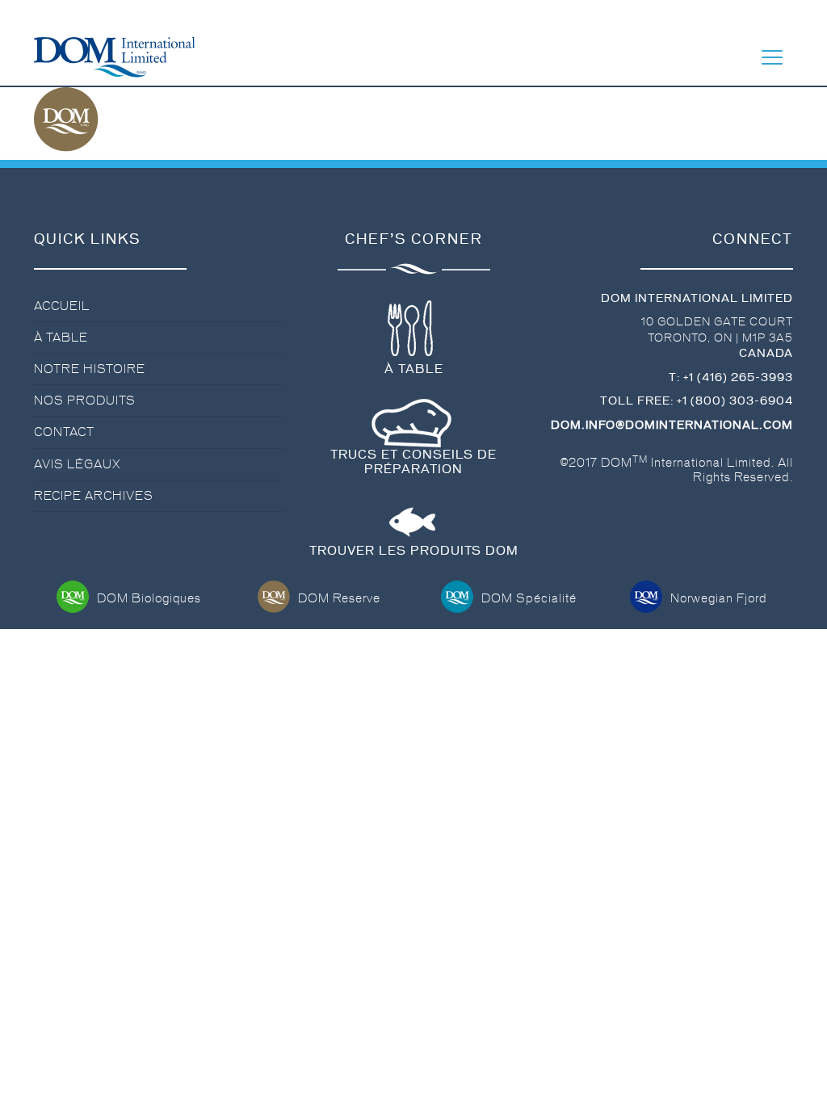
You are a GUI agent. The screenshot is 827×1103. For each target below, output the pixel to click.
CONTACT (64, 432)
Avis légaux (77, 464)
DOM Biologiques (149, 598)
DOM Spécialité (529, 598)
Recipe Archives (93, 495)
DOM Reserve (339, 598)
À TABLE (61, 337)
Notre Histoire (89, 369)
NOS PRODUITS (85, 400)
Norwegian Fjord (718, 598)
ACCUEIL (62, 306)
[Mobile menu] (772, 57)
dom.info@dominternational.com (672, 425)
